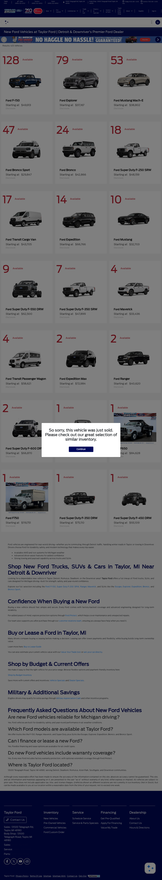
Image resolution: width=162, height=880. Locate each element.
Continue (81, 449)
